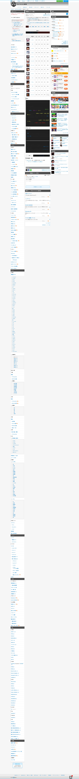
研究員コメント (13, 604)
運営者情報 (63, 775)
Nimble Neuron (13, 694)
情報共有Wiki (17, 763)
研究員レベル (13, 223)
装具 (14, 413)
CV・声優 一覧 (13, 589)
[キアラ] (27, 41)
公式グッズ (13, 606)
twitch (12, 646)
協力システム (13, 185)
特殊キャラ (16, 367)
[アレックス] (27, 66)
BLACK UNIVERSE (14, 600)
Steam (14, 31)
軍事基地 (14, 507)
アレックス (32, 65)
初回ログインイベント (15, 111)
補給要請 (13, 162)
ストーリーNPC (13, 457)
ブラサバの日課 (14, 126)
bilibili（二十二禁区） (14, 738)
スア (13, 322)
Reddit (12, 666)
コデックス (13, 522)
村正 (30, 136)
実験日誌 (12, 232)
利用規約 (49, 775)
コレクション (14, 554)
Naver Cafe (13, 681)
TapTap (12, 721)
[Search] (67, 14)
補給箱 (12, 177)
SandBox (12, 749)
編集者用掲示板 (13, 755)
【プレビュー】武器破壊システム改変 (34, 161)
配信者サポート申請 (15, 257)
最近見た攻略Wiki (64, 94)
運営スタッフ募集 (29, 775)
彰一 (13, 308)
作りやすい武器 (41, 155)
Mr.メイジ (14, 452)
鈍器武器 (15, 386)
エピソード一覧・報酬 (15, 94)
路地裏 (14, 471)
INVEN (12, 683)
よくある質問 (14, 128)
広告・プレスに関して (43, 775)
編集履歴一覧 (65, 42)
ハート (13, 307)
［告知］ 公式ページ (16, 25)
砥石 (47, 116)
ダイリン (32, 69)
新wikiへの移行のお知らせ (33, 18)
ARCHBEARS (13, 698)
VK (11, 709)
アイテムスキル (13, 211)
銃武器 (15, 389)
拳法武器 (15, 392)
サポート (12, 640)
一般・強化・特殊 (14, 431)
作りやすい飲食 (14, 425)
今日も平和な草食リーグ (15, 105)
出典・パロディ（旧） (14, 625)
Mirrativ (12, 648)
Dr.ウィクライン (15, 450)
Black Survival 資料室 (22, 4)
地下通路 (14, 495)
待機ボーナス (13, 236)
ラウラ (13, 345)
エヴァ (13, 335)
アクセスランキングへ (64, 63)
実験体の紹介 (25, 7)
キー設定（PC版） (15, 240)
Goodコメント (64, 48)
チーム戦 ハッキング (14, 196)
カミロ (13, 311)
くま (14, 449)
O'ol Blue (12, 696)
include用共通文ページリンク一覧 (16, 751)
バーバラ (32, 90)
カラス (14, 440)
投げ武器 (15, 387)
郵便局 (14, 504)
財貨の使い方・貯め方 (15, 124)
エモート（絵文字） (16, 570)
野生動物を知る (14, 139)
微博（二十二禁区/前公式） (15, 730)
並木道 (14, 508)
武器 (12, 374)
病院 (14, 488)
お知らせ (12, 642)
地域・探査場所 (13, 204)
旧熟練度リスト (13, 593)
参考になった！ (46, 15)
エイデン (32, 73)
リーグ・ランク (13, 215)
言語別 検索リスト (14, 591)
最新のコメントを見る (38, 186)
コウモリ (14, 443)
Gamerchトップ (17, 775)
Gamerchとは (23, 775)
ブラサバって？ (36, 7)
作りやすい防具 (14, 403)
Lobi (11, 657)
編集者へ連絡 (13, 69)
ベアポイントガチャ (14, 219)
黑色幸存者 (13, 723)
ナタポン (13, 318)
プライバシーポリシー (56, 775)
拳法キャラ (16, 365)
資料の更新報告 (13, 61)
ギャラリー (13, 608)
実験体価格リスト (14, 583)
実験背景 (12, 531)
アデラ (13, 315)
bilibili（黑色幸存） (14, 736)
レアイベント (13, 206)
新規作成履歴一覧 (65, 43)
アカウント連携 (13, 251)
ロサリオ (13, 284)
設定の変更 (13, 238)
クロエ (13, 341)
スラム (14, 467)
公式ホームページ (16, 30)
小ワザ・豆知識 (13, 247)
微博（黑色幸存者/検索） (15, 732)
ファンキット (13, 644)
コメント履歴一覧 (65, 41)
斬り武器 (15, 383)
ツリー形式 (36, 176)
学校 (14, 478)
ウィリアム (14, 282)
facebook (12, 663)
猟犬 (14, 446)
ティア (13, 348)
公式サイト (13, 73)
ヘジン (13, 292)
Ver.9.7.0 (28, 160)
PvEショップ (14, 202)
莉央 (13, 334)
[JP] (27, 87)
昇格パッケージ (13, 107)
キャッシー (32, 94)
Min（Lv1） (32, 32)
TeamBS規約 (14, 255)
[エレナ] (27, 53)
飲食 (12, 419)
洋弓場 (14, 487)
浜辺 (14, 491)
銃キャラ (15, 362)
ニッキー (13, 337)
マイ (32, 77)
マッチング (13, 183)
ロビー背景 (14, 572)
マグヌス (13, 301)
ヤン (13, 325)
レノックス (14, 321)
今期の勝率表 (13, 77)
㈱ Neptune (13, 700)
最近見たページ (55, 94)
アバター (14, 567)
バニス (13, 312)
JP (32, 86)
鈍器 (33, 26)
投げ (36, 26)
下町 (14, 511)
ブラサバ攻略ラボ (14, 655)
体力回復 (13, 421)
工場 (14, 465)
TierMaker (12, 677)
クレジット (13, 552)
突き (30, 26)
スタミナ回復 (14, 423)
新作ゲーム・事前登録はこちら (59, 102)
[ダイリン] (27, 70)
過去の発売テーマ (15, 556)
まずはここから (13, 132)
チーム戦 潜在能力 (14, 194)
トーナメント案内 (14, 96)
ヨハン (13, 342)
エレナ (33, 52)
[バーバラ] (27, 91)
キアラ (13, 305)
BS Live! (12, 253)
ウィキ (13, 529)
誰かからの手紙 (13, 610)
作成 (24, 1)
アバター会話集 (16, 568)
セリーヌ (13, 344)
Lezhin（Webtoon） (14, 690)
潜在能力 (12, 168)
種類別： (13, 405)
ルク (13, 327)
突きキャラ (16, 358)
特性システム (13, 221)
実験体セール (14, 539)
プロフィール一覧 (14, 587)
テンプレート (13, 747)
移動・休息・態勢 (14, 151)
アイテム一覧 (48, 7)
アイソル (13, 298)
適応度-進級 (13, 217)
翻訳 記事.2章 (14, 621)
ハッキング (13, 164)
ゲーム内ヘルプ (13, 245)
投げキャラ (16, 361)
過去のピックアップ (14, 49)
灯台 (14, 485)
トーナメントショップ (15, 98)
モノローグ (14, 563)
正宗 (28, 136)
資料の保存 (30, 7)
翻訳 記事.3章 (14, 623)
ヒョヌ (13, 281)
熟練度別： (14, 354)
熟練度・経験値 (13, 155)
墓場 (14, 481)
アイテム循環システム (14, 166)
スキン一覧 (13, 759)
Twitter (12, 633)
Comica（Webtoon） (14, 692)
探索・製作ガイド (15, 134)
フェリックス (14, 351)
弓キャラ (15, 364)
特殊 (48, 26)
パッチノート (13, 612)
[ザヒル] (27, 83)
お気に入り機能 (13, 230)
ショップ (12, 537)
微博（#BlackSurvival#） (15, 734)
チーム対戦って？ (14, 181)
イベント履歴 (13, 614)
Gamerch (13, 1)
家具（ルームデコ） (16, 574)
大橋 (14, 510)
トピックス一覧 (65, 132)
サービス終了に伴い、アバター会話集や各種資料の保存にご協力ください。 (17, 35)
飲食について (13, 143)
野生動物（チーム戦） (14, 455)
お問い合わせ (36, 775)
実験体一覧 (42, 7)
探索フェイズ (13, 149)
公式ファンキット (14, 53)
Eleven (13, 331)
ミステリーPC (14, 548)
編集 (19, 1)
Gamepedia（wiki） (14, 675)
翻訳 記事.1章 (13, 619)
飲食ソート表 (14, 427)
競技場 (14, 515)
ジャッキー (14, 277)
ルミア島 (13, 461)
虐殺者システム (13, 187)
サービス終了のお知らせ (16, 22)
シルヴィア (14, 302)
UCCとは (14, 259)
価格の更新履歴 (14, 585)
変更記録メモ (13, 753)
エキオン (32, 56)
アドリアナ (14, 317)
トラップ (15, 393)
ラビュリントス (13, 200)
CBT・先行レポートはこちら (59, 109)
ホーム (13, 524)
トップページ (19, 7)
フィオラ (13, 278)
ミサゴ (14, 442)
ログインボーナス (14, 109)
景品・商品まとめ (15, 558)
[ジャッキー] (27, 62)
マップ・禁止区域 (14, 189)
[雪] (27, 45)
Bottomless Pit (58, 36)
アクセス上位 (55, 48)
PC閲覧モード (13, 59)
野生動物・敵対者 (15, 438)
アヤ (13, 291)
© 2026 (12, 777)
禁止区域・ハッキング (14, 160)
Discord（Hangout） (14, 673)
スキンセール (14, 541)
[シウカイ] (27, 49)
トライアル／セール (14, 79)
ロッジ (13, 328)
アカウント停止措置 (14, 266)
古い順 (33, 177)
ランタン (14, 565)
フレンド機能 (13, 234)
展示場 (14, 514)
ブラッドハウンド (16, 445)
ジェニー (13, 285)
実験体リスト (13, 274)
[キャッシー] (27, 95)
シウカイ (32, 48)
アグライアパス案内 (14, 92)
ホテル (14, 468)
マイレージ (13, 550)
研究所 (14, 494)
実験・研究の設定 (14, 533)
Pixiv (12, 659)
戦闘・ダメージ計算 (14, 153)
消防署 (14, 474)
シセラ (13, 314)
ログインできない (14, 268)
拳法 (44, 26)
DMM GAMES (13, 638)
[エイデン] (27, 74)
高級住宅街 (15, 477)
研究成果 (12, 170)
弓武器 (15, 390)
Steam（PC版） (14, 75)
